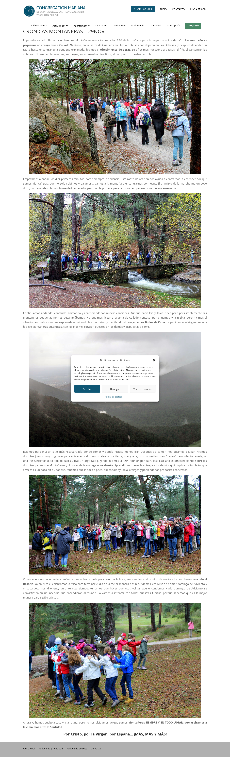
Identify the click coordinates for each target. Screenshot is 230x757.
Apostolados (80, 25)
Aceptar (87, 389)
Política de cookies (113, 396)
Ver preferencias (142, 389)
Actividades (59, 25)
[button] (154, 360)
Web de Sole (193, 25)
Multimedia (137, 25)
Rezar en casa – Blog (143, 9)
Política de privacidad (51, 748)
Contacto (178, 9)
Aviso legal (29, 748)
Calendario (156, 25)
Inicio (163, 9)
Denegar (115, 389)
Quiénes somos (38, 25)
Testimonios (119, 25)
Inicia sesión (198, 9)
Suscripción (173, 25)
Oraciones (101, 25)
